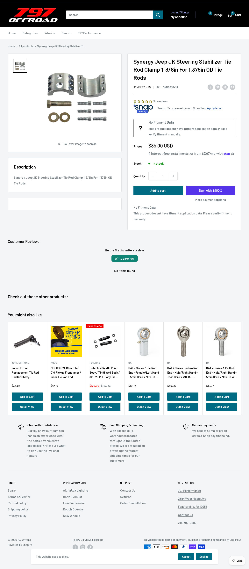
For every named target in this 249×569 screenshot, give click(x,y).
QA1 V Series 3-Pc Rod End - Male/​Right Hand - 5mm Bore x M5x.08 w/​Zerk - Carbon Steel (221, 373)
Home (12, 33)
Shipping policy (18, 509)
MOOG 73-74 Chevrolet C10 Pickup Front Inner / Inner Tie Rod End (66, 372)
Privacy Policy (17, 515)
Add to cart (158, 190)
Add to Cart (27, 396)
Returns (125, 497)
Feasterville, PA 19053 (192, 506)
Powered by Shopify (20, 544)
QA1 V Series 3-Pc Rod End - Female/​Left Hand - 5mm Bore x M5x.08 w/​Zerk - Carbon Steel (143, 373)
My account (179, 17)
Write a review (124, 258)
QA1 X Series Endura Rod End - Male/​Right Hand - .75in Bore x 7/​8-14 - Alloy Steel (182, 373)
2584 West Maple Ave (192, 498)
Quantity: (139, 176)
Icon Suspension (74, 503)
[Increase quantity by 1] (173, 176)
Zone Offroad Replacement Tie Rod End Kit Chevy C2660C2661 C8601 (25, 373)
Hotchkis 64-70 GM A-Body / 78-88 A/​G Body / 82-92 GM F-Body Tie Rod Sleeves (104, 373)
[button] (213, 14)
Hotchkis (95, 362)
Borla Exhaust (72, 497)
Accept (186, 556)
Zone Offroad (20, 362)
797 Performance (89, 33)
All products (26, 46)
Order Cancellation (133, 503)
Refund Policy (17, 503)
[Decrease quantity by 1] (153, 176)
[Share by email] (232, 87)
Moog (54, 362)
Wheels (50, 33)
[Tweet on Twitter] (225, 87)
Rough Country (73, 509)
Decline (204, 556)
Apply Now (214, 108)
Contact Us (127, 490)
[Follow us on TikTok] (90, 547)
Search (66, 33)
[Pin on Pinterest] (217, 87)
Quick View (27, 406)
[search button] (158, 15)
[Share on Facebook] (210, 87)
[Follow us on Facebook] (75, 547)
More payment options (210, 199)
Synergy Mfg (142, 87)
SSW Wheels (71, 515)
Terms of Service (19, 497)
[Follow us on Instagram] (82, 547)
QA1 (130, 362)
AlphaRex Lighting (75, 490)
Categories (30, 33)
